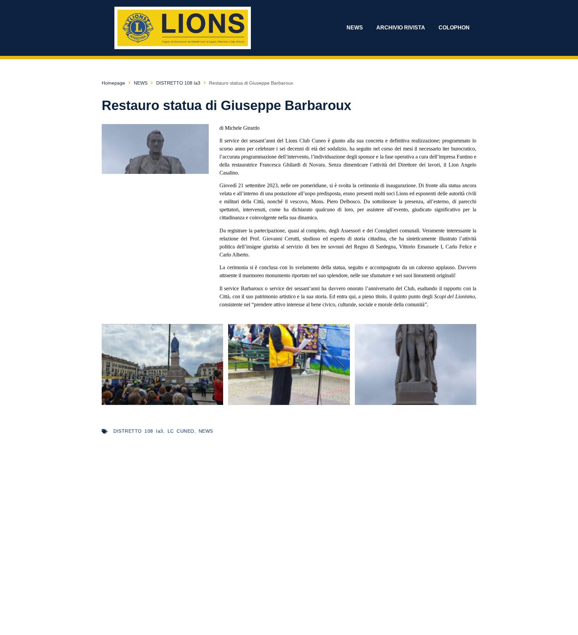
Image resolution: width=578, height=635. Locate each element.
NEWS (355, 27)
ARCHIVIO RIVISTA (400, 27)
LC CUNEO (181, 431)
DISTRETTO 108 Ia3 (178, 83)
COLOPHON (454, 27)
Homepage (113, 83)
